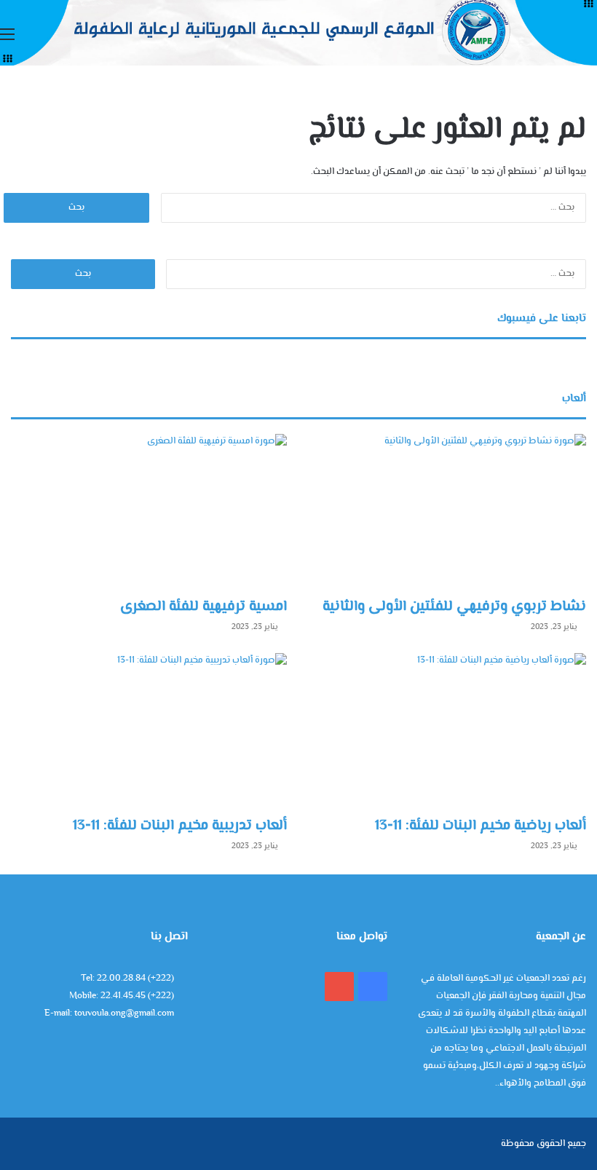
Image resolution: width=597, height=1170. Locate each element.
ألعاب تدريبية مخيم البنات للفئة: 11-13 (180, 826)
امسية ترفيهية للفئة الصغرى (203, 607)
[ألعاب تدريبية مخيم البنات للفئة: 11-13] (149, 731)
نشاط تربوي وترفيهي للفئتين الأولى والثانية (454, 607)
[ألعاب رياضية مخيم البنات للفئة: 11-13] (448, 731)
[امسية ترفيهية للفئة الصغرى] (149, 512)
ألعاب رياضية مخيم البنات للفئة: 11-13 (480, 826)
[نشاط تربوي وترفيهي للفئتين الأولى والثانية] (448, 512)
